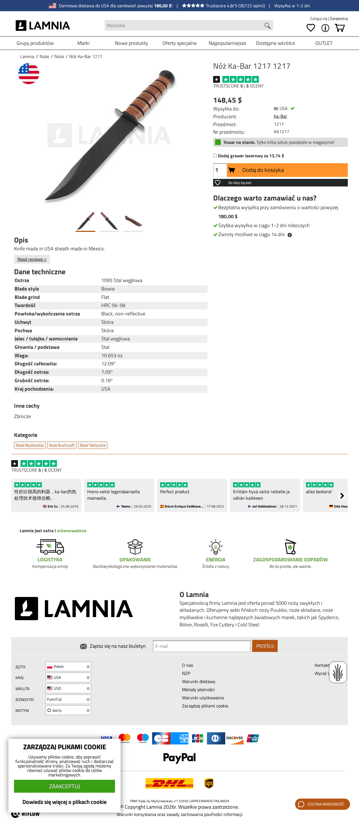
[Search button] (267, 26)
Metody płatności (198, 689)
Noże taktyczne (92, 445)
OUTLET (323, 43)
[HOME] (43, 25)
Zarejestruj (339, 18)
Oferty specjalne (179, 43)
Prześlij (265, 645)
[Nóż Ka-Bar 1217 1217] (109, 135)
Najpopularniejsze (227, 43)
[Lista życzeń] (310, 28)
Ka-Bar (280, 116)
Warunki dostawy (198, 681)
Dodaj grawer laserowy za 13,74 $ (251, 156)
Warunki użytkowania (203, 697)
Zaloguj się (319, 18)
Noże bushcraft (62, 445)
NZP (186, 673)
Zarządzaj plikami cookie (205, 705)
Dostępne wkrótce (275, 43)
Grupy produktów (35, 43)
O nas (187, 665)
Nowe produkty (131, 43)
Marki (83, 43)
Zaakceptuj (64, 786)
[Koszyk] (339, 28)
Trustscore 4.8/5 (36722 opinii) (235, 5)
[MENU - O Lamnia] (325, 28)
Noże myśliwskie (30, 445)
